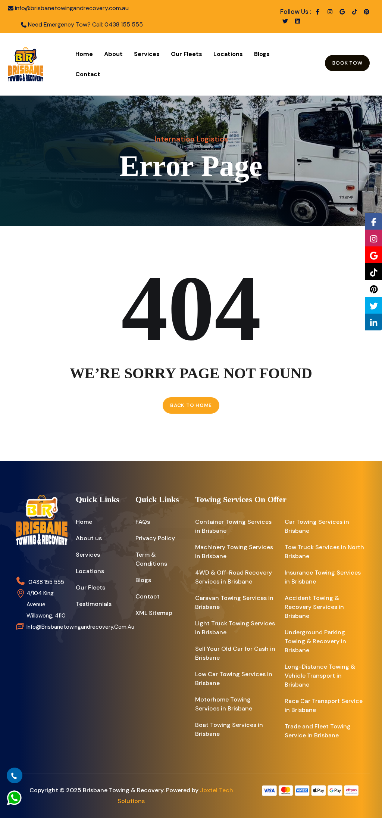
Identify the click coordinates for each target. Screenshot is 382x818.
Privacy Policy (155, 538)
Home (84, 54)
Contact (87, 74)
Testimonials (94, 604)
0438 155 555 (123, 24)
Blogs (262, 54)
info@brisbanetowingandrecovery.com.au (72, 8)
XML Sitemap (153, 613)
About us (89, 538)
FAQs (142, 522)
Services (147, 54)
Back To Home (191, 405)
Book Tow (347, 63)
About (113, 54)
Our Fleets (186, 54)
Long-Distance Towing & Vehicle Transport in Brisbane (320, 675)
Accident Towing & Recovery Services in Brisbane (314, 607)
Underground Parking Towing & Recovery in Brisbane (315, 641)
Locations (228, 54)
